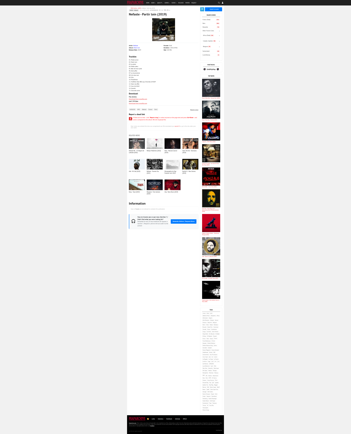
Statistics (160, 419)
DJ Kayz (204, 336)
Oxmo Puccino (210, 380)
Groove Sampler (215, 350)
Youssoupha (205, 408)
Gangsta (204, 343)
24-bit (204, 313)
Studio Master (206, 401)
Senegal (204, 392)
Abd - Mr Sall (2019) (134, 171)
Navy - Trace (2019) (134, 192)
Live (218, 361)
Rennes (204, 387)
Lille (212, 361)
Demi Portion (215, 331)
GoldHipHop (219, 430)
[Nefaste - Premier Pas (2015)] (155, 164)
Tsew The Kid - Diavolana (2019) (189, 152)
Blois (207, 325)
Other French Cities (208, 31)
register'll (177, 126)
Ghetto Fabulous (211, 343)
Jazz (210, 357)
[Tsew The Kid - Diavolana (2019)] (190, 143)
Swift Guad (212, 401)
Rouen (204, 389)
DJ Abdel (217, 334)
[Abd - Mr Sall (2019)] (137, 164)
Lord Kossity (205, 364)
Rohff (218, 387)
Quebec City (205, 385)
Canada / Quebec (209, 41)
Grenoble (205, 348)
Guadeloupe (205, 352)
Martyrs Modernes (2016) (154, 151)
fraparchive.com (132, 423)
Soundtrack (214, 396)
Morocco (216, 373)
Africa (218, 316)
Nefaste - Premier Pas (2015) (153, 172)
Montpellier (205, 373)
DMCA (185, 419)
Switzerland (211, 51)
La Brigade (205, 359)
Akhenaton (205, 318)
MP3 (138, 109)
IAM (214, 352)
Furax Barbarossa (207, 341)
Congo (204, 331)
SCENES (174, 3)
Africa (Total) (208, 35)
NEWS (147, 3)
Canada (204, 329)
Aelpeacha (213, 316)
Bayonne (210, 322)
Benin (204, 325)
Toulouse (215, 403)
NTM (210, 378)
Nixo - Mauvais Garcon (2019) (171, 152)
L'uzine (215, 357)
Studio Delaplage (212, 398)
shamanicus (154, 10)
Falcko (211, 339)
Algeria (210, 318)
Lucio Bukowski (206, 366)
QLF (213, 382)
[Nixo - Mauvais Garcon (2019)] (173, 143)
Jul (212, 357)
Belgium (206, 47)
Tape (210, 403)
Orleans (204, 380)
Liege (209, 361)
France (150, 109)
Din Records (211, 334)
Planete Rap (205, 382)
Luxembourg (211, 55)
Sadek (208, 389)
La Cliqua (211, 359)
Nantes (210, 376)
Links (153, 419)
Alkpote (212, 320)
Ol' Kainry (214, 378)
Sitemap (177, 419)
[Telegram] (202, 9)
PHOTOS (187, 3)
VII (207, 405)
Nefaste (144, 109)
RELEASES (181, 3)
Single (212, 394)
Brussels (204, 327)
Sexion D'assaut (206, 394)
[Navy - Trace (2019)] (137, 185)
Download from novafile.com (138, 99)
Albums (136, 10)
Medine (210, 370)
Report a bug (194, 110)
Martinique (216, 368)
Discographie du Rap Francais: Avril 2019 (170, 172)
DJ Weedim (209, 336)
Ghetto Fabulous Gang (208, 345)
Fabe (208, 339)
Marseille (211, 27)
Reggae (216, 385)
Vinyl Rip (211, 405)
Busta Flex (210, 327)
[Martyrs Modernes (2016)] (155, 143)
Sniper (204, 396)
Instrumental (206, 354)
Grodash (210, 348)
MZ (206, 376)
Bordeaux (216, 325)
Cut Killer (209, 331)
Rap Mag (211, 385)
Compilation (214, 329)
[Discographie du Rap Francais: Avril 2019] (173, 164)
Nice (204, 378)
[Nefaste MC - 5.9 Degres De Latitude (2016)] (137, 143)
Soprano (208, 396)
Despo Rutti (205, 334)
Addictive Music (206, 316)
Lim (215, 361)
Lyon (212, 366)
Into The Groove (213, 354)
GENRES (167, 3)
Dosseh (215, 336)
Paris (155, 109)
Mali (215, 366)
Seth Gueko (210, 392)
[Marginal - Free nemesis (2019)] (155, 185)
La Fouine (216, 359)
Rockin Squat (213, 387)
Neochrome (215, 376)
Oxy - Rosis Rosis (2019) (171, 192)
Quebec (217, 382)
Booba (211, 325)
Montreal (211, 373)
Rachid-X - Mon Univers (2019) (189, 172)
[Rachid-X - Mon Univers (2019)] (190, 164)
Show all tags (206, 410)
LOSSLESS (132, 109)
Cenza (208, 329)
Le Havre (205, 361)
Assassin (205, 322)
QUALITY (159, 3)
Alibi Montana (206, 320)
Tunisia (204, 405)
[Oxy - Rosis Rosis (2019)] (173, 185)
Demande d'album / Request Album (184, 221)
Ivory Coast (205, 357)
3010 (208, 313)
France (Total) (211, 20)
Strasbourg (205, 398)
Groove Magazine (207, 350)
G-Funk (213, 341)
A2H (211, 313)
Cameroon (216, 327)
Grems (215, 345)
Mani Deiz (205, 368)
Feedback (169, 419)
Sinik (216, 394)
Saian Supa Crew (214, 389)
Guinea (210, 352)
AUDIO (153, 3)
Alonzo (216, 320)
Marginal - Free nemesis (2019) (153, 193)
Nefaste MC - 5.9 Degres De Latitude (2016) (136, 152)
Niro (207, 378)
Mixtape (215, 370)
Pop (210, 382)
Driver (204, 339)
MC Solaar (205, 370)
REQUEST (193, 3)
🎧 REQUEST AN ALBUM (213, 9)
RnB (208, 387)
